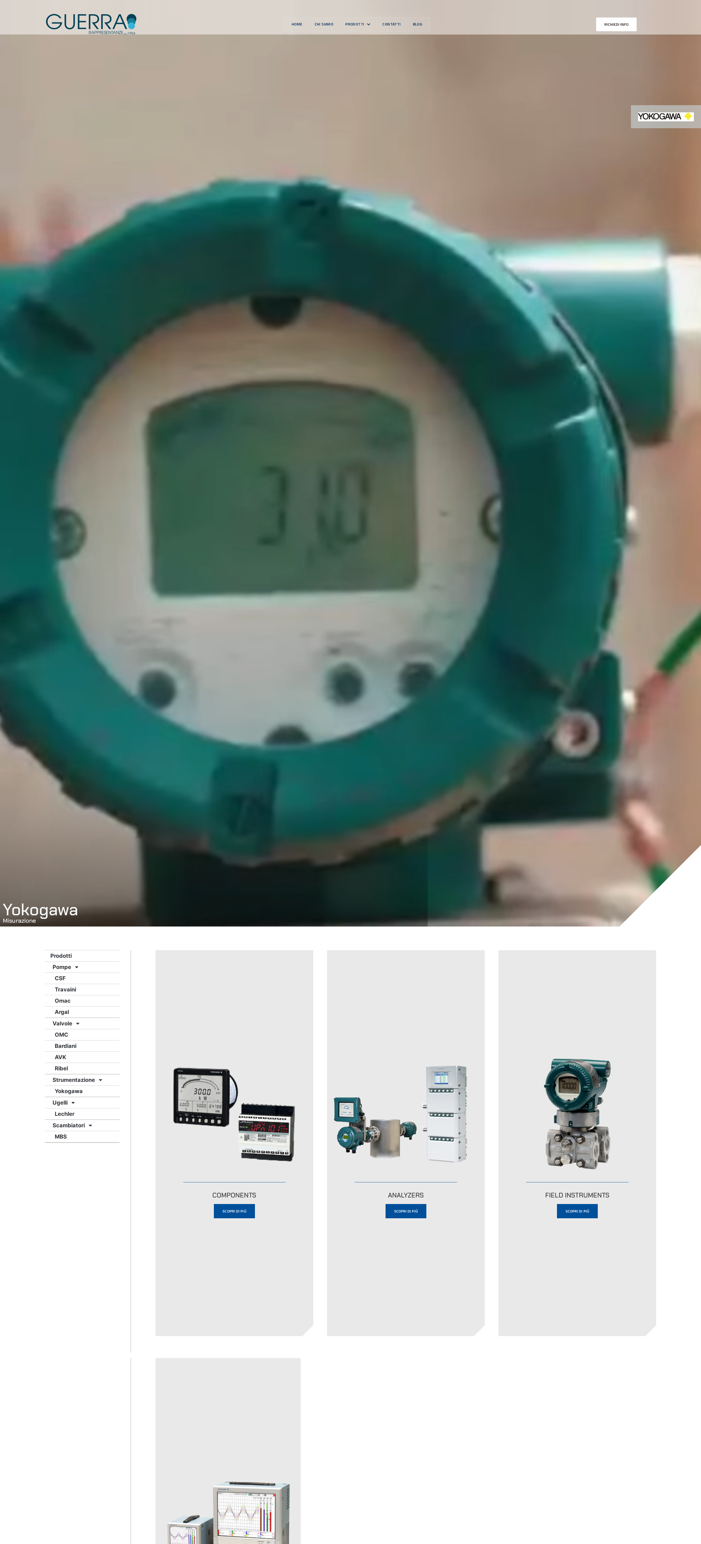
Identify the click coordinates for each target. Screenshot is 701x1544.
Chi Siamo (324, 24)
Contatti (391, 24)
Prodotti (354, 24)
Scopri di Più (234, 1211)
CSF (60, 978)
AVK (60, 1057)
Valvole (62, 1023)
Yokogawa (69, 1091)
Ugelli (60, 1102)
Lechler (64, 1114)
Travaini (65, 989)
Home (297, 24)
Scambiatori (69, 1125)
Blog (418, 24)
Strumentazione (74, 1080)
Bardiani (65, 1046)
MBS (61, 1136)
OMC (61, 1034)
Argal (62, 1012)
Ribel (61, 1068)
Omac (63, 1000)
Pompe (62, 967)
